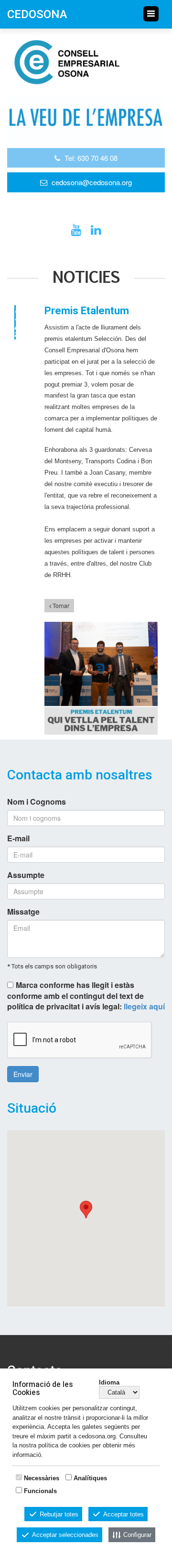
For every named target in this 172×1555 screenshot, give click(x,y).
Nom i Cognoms (36, 802)
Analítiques (90, 1478)
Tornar (60, 605)
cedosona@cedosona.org (92, 182)
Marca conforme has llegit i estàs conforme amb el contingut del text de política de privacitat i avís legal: (86, 995)
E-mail (18, 838)
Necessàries (41, 1478)
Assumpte (25, 875)
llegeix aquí (144, 1006)
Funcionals (40, 1491)
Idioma (109, 1382)
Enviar (22, 1074)
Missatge (23, 912)
